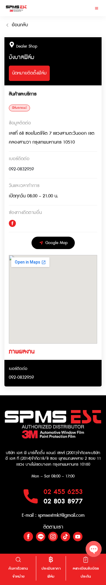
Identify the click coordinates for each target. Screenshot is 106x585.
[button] (96, 8)
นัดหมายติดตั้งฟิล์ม (29, 73)
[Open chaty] (94, 549)
